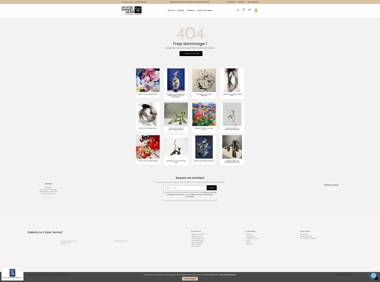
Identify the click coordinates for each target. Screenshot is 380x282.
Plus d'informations (228, 275)
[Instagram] (334, 189)
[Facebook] (329, 189)
